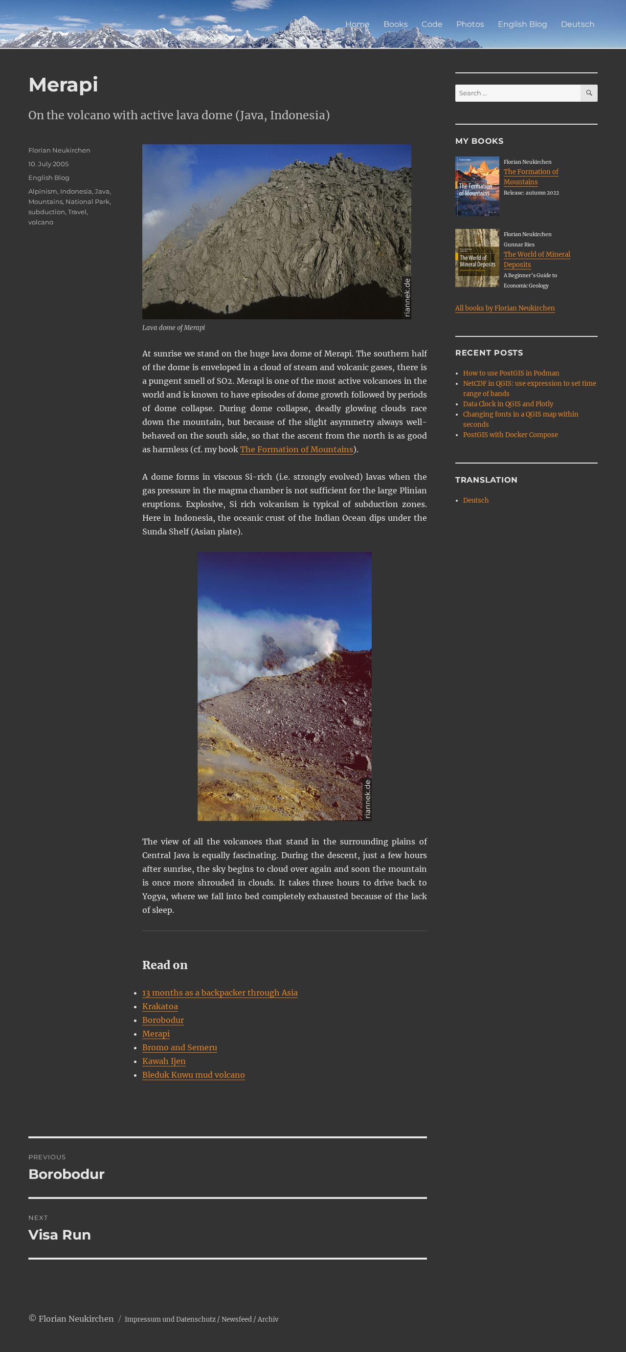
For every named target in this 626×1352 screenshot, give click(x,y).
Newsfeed (237, 1319)
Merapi (156, 1034)
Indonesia (76, 191)
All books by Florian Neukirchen (505, 308)
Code (432, 24)
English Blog (522, 24)
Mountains (45, 201)
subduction (46, 212)
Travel (77, 212)
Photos (470, 24)
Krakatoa (160, 1006)
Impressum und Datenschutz (170, 1319)
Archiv (268, 1319)
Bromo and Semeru (179, 1047)
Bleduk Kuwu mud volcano (193, 1075)
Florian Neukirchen (59, 150)
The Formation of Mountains (296, 449)
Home (357, 24)
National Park (88, 201)
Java (102, 191)
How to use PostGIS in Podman (511, 373)
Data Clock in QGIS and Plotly (508, 404)
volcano (40, 222)
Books (395, 24)
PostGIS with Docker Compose (510, 435)
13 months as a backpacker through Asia (220, 992)
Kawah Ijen (164, 1061)
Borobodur (163, 1020)
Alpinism (42, 191)
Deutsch (578, 24)
